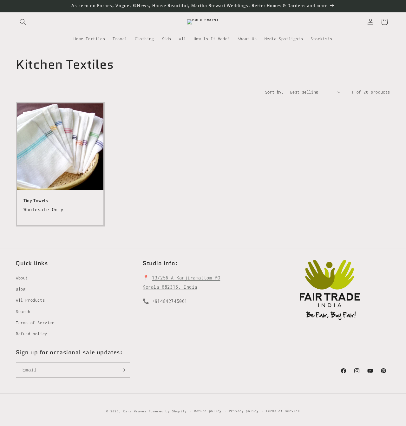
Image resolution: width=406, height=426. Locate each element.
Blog (20, 289)
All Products (30, 300)
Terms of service (283, 411)
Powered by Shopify (168, 411)
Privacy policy (244, 411)
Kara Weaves (135, 411)
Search (23, 311)
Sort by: (274, 92)
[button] (23, 22)
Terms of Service (35, 322)
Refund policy (31, 333)
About (22, 278)
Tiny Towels (35, 201)
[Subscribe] (123, 370)
